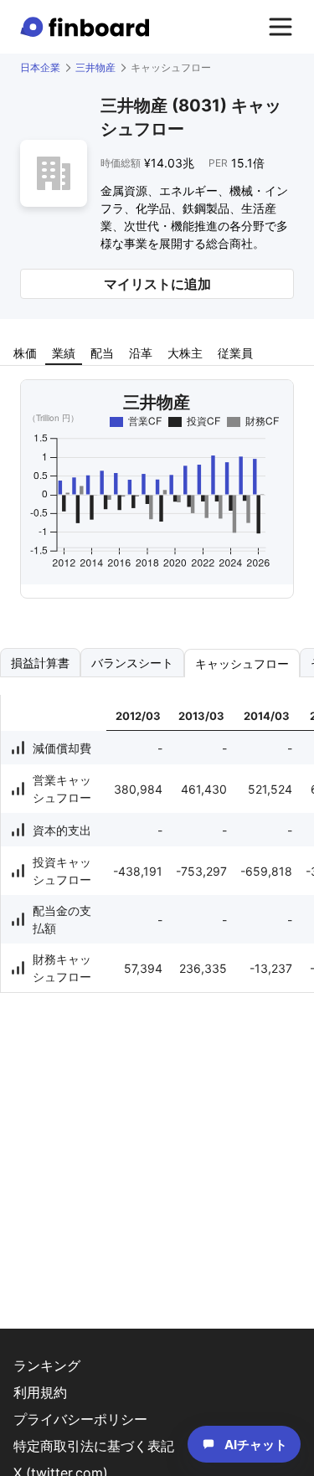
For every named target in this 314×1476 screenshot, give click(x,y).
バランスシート (132, 663)
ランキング (46, 1365)
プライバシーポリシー (80, 1419)
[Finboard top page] (87, 27)
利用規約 (40, 1392)
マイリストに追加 (157, 283)
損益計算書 (40, 663)
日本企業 (40, 67)
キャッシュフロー (242, 663)
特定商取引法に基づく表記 (93, 1445)
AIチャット (255, 1445)
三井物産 (95, 67)
